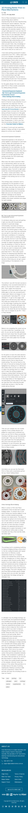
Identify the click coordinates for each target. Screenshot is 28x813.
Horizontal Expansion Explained (12, 91)
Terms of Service (19, 774)
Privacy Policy (19, 776)
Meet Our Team (6, 776)
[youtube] (6, 806)
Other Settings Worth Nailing (11, 96)
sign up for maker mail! (14, 789)
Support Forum (6, 782)
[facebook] (3, 806)
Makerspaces (18, 782)
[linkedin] (19, 806)
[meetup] (25, 806)
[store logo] (14, 2)
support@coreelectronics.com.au (13, 763)
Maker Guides (5, 779)
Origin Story (5, 774)
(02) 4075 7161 (8, 761)
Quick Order (18, 779)
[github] (15, 806)
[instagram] (9, 806)
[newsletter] (22, 806)
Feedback (0, 409)
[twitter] (12, 806)
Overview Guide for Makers (14, 124)
